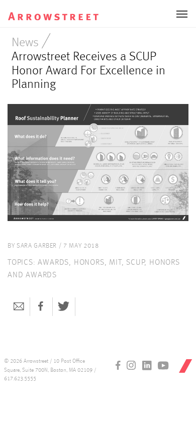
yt (163, 365)
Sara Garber (37, 246)
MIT (115, 263)
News (25, 43)
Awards (53, 263)
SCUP (135, 263)
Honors (89, 263)
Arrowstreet (57, 11)
